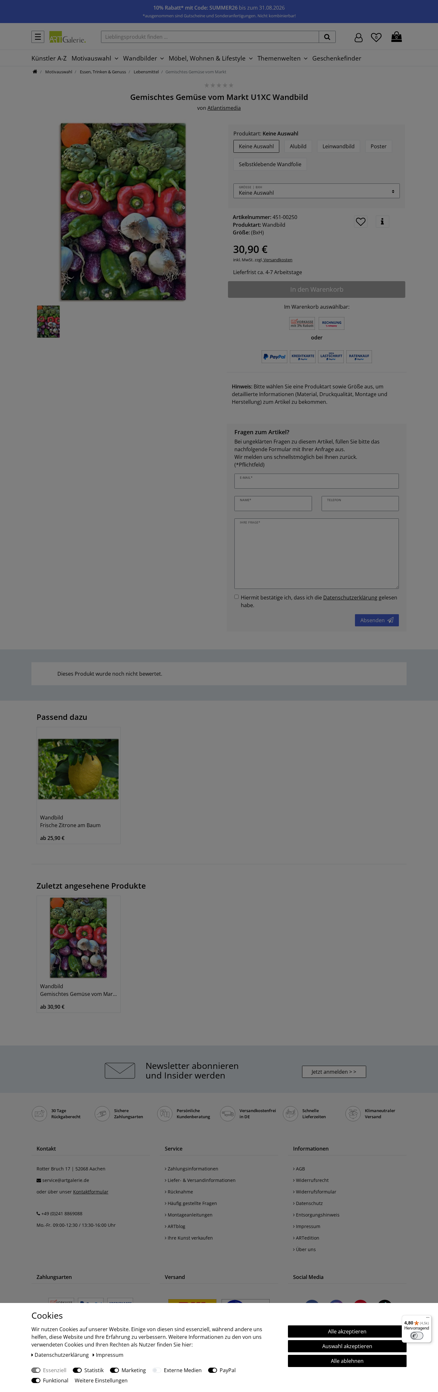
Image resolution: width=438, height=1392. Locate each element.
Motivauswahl (91, 58)
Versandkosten (277, 260)
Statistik (94, 1370)
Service (173, 1148)
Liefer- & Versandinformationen (201, 1180)
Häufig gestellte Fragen (191, 1203)
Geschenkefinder (336, 58)
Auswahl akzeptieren (347, 1346)
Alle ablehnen (347, 1360)
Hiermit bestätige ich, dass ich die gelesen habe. (319, 601)
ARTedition (307, 1238)
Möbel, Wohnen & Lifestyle (207, 58)
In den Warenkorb (316, 289)
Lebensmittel (146, 72)
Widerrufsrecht (312, 1180)
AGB (300, 1169)
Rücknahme (179, 1192)
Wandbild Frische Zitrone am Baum (70, 821)
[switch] (416, 1335)
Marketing (134, 1370)
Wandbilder (140, 58)
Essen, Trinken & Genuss (102, 72)
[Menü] (428, 1319)
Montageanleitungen (189, 1215)
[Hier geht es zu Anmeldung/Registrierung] (358, 37)
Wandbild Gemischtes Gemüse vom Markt (78, 990)
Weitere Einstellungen (101, 1380)
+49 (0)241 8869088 (61, 1213)
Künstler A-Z (49, 58)
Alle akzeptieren (347, 1331)
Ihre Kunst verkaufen (189, 1238)
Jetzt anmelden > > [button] (334, 1071)
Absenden (372, 620)
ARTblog (175, 1226)
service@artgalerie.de (65, 1180)
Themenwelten (279, 58)
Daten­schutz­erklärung (62, 1354)
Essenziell (54, 1370)
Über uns (305, 1249)
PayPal (228, 1370)
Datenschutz (309, 1203)
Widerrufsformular (315, 1192)
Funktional (55, 1380)
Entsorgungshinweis (317, 1215)
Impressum (307, 1226)
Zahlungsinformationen (192, 1169)
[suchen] (327, 37)
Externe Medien (183, 1370)
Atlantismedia (224, 107)
